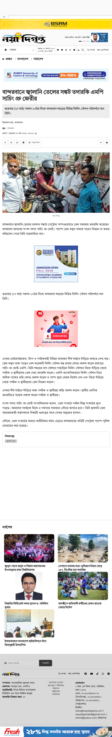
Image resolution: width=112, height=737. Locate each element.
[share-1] (5, 142)
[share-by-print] (107, 142)
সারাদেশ (38, 59)
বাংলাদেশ (22, 59)
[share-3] (17, 142)
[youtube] (62, 49)
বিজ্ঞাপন (56, 688)
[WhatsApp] (70, 49)
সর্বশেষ (13, 49)
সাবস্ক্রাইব (45, 663)
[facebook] (58, 49)
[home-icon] (6, 49)
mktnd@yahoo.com (86, 717)
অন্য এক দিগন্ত (102, 50)
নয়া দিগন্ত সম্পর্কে (56, 682)
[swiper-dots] (80, 41)
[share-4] (23, 142)
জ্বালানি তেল (10, 441)
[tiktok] (66, 49)
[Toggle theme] (79, 50)
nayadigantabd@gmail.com (90, 714)
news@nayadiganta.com (88, 710)
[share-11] (101, 142)
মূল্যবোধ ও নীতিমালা (56, 685)
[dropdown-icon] (33, 50)
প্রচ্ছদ (9, 59)
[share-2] (11, 142)
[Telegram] (74, 49)
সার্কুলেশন (56, 691)
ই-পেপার (91, 50)
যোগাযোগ (56, 694)
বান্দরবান (10, 128)
